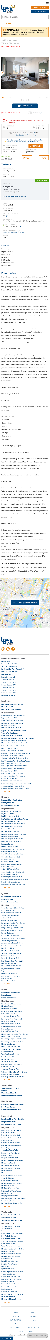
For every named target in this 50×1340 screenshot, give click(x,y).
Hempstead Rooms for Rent (10, 1135)
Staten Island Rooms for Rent (11, 1095)
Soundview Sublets (7, 1059)
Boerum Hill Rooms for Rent (10, 831)
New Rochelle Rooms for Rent (11, 1238)
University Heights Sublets (10, 1074)
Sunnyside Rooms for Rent (10, 958)
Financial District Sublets (9, 771)
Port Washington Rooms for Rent (12, 1203)
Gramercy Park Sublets (9, 778)
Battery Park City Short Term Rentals (13, 746)
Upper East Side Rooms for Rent (12, 720)
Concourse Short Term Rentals (11, 1064)
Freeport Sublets (7, 1155)
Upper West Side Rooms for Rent (12, 735)
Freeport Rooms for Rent (9, 1158)
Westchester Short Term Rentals (12, 1215)
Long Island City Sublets (9, 925)
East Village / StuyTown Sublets (11, 763)
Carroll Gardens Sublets (9, 851)
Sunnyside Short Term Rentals (11, 953)
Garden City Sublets (8, 1140)
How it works (15, 1320)
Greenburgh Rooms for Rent (10, 1276)
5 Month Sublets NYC (8, 690)
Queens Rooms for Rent (9, 902)
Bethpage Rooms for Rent (9, 1196)
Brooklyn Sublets (7, 803)
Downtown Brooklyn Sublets (10, 882)
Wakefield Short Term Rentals (11, 1049)
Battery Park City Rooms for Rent (12, 750)
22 (23, 100)
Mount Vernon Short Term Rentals (12, 1249)
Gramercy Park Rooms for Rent (11, 781)
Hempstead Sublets (8, 1133)
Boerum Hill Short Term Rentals (11, 826)
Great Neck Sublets (7, 1178)
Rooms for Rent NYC (8, 677)
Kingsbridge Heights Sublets (10, 1036)
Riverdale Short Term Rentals (11, 1004)
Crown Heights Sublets (9, 874)
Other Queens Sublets (8, 910)
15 (35, 97)
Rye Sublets (5, 1266)
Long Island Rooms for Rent (11, 1124)
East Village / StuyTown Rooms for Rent (14, 765)
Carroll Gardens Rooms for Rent (12, 854)
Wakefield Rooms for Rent (9, 1054)
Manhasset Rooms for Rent (10, 1188)
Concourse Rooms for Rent (10, 1069)
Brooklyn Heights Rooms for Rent (12, 839)
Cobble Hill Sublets (7, 867)
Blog (33, 1320)
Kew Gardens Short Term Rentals (12, 961)
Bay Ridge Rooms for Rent (10, 816)
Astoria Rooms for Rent (9, 920)
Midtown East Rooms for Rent (11, 728)
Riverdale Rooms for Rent (9, 1008)
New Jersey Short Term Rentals (12, 1104)
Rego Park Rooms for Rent (10, 950)
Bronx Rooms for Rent (9, 998)
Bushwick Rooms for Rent (9, 846)
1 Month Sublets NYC (8, 679)
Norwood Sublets (7, 1029)
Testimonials (15, 1327)
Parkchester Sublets (8, 1021)
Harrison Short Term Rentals (10, 1287)
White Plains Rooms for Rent (10, 1246)
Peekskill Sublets (6, 1259)
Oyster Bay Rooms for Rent (10, 1150)
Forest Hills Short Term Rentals (11, 931)
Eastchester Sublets (7, 1282)
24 (28, 100)
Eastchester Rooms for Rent (10, 1284)
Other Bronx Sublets (8, 1014)
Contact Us (33, 1313)
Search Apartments (40, 7)
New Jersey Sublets (8, 1107)
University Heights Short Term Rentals (14, 1072)
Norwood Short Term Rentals (11, 1027)
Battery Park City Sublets (9, 748)
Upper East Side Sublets (9, 718)
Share (27, 158)
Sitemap (33, 1316)
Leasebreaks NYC (7, 674)
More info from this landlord (16, 197)
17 (40, 97)
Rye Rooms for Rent (7, 1269)
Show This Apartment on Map (25, 602)
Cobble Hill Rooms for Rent (10, 869)
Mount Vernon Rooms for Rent (11, 1253)
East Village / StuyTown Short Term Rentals (15, 761)
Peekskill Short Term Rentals (10, 1256)
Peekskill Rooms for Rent (9, 1261)
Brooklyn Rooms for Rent (10, 805)
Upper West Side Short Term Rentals (13, 731)
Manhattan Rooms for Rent (11, 709)
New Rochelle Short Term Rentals (12, 1234)
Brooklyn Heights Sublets (9, 836)
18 (42, 97)
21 (21, 100)
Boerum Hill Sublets (7, 829)
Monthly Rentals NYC (8, 695)
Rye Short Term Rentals (9, 1264)
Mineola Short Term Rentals (10, 1168)
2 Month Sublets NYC (8, 682)
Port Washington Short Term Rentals (13, 1199)
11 (26, 97)
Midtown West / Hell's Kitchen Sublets (13, 740)
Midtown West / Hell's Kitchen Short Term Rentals (17, 738)
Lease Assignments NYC (9, 672)
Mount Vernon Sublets (8, 1251)
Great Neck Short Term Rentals (11, 1176)
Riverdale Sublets (7, 1006)
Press (33, 1324)
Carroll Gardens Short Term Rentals (13, 849)
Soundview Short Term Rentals (11, 1057)
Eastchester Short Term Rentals (11, 1279)
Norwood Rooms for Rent (9, 1031)
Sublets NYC (5, 661)
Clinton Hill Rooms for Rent (10, 861)
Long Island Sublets (8, 1122)
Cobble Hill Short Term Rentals (11, 864)
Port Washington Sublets (9, 1201)
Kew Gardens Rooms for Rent (11, 966)
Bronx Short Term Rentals (10, 992)
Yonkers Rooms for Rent (9, 1231)
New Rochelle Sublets (8, 1236)
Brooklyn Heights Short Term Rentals (13, 834)
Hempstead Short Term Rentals (11, 1130)
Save (44, 158)
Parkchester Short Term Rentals (11, 1019)
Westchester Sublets (8, 1217)
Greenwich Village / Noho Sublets (12, 786)
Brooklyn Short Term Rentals (11, 800)
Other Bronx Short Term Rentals (11, 1011)
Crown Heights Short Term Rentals (12, 872)
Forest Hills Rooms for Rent (10, 935)
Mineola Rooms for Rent (9, 1173)
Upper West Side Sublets (9, 733)
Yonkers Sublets (6, 1228)
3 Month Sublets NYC (8, 685)
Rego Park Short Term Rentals (11, 946)
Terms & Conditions (25, 1331)
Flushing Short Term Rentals (10, 976)
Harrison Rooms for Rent (9, 1291)
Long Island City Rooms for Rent (12, 928)
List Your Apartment (40, 11)
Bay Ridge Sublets (7, 814)
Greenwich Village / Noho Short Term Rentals (16, 784)
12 (28, 97)
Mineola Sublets (6, 1170)
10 (23, 97)
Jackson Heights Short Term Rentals (13, 938)
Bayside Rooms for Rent (9, 973)
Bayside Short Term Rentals (10, 969)
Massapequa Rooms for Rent (10, 1165)
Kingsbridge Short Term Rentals (12, 1042)
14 (33, 97)
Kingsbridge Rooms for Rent (10, 1046)
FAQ (15, 1324)
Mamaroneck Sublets (8, 1297)
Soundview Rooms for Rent (10, 1061)
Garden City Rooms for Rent (10, 1142)
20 (47, 97)
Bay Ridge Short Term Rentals (11, 811)
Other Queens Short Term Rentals (12, 908)
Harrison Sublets (6, 1289)
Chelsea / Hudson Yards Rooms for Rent (14, 758)
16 (37, 97)
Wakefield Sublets (7, 1052)
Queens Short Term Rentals (11, 897)
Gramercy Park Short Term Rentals (13, 776)
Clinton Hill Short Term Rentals (11, 857)
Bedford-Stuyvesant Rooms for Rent (13, 823)
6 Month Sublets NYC (8, 693)
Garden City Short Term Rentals (12, 1138)
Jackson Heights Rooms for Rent (11, 943)
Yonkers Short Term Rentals (10, 1226)
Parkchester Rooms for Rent (10, 1024)
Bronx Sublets (6, 995)
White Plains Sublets (8, 1244)
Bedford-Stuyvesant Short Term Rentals (14, 819)
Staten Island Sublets (9, 1093)
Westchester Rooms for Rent (11, 1220)
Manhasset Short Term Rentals (11, 1183)
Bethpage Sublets (7, 1193)
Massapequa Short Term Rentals (12, 1161)
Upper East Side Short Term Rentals (13, 715)
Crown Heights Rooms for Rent (11, 877)
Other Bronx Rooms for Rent (10, 1016)
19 (44, 97)
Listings (15, 1313)
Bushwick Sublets (7, 844)
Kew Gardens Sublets (8, 963)
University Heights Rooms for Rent (12, 1077)
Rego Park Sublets (7, 948)
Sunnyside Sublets (7, 956)
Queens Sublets (7, 899)
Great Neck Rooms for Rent (10, 1180)
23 (26, 100)
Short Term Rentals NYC (9, 666)
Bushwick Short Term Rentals (11, 842)
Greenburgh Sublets (8, 1274)
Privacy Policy (33, 1327)
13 (30, 97)
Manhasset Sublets (7, 1186)
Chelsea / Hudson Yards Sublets (12, 756)
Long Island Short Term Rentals (12, 1119)
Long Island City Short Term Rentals (13, 923)
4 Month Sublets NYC (8, 687)
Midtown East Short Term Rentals (12, 723)
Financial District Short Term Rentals (13, 769)
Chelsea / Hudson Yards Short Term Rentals (15, 753)
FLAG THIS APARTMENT (11, 113)
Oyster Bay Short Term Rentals (11, 1145)
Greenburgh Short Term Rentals (12, 1272)
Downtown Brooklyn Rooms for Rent (13, 884)
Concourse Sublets (7, 1067)
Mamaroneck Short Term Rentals (12, 1294)
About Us (15, 1316)
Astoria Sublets (6, 918)
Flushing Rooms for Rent (9, 981)
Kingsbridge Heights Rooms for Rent (13, 1039)
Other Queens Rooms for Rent (11, 912)
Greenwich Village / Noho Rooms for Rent (15, 788)
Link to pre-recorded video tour (14, 232)
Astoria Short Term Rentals (10, 915)
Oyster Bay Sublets (7, 1148)
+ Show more (5, 791)
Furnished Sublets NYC (9, 664)
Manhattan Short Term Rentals (12, 704)
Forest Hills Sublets (7, 933)
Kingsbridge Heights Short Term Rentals (14, 1034)
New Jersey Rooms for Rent (11, 1110)
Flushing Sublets (6, 978)
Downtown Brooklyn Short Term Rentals (14, 880)
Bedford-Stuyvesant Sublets (10, 821)
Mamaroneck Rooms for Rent (10, 1299)
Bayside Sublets (6, 971)
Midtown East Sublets (8, 725)
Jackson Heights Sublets (9, 941)
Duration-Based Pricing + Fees (26, 135)
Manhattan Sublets (8, 707)
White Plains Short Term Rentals (12, 1241)
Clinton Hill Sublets (7, 859)
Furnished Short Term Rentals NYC (12, 669)
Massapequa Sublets (8, 1163)
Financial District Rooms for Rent (12, 773)
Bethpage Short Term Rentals (11, 1191)
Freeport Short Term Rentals (10, 1153)
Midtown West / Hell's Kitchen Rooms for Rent (16, 743)
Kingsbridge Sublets (8, 1044)
